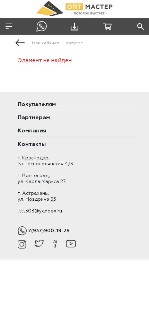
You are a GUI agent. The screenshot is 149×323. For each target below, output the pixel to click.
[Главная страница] (20, 42)
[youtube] (71, 244)
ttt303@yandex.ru (40, 211)
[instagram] (22, 244)
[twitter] (39, 244)
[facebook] (55, 244)
